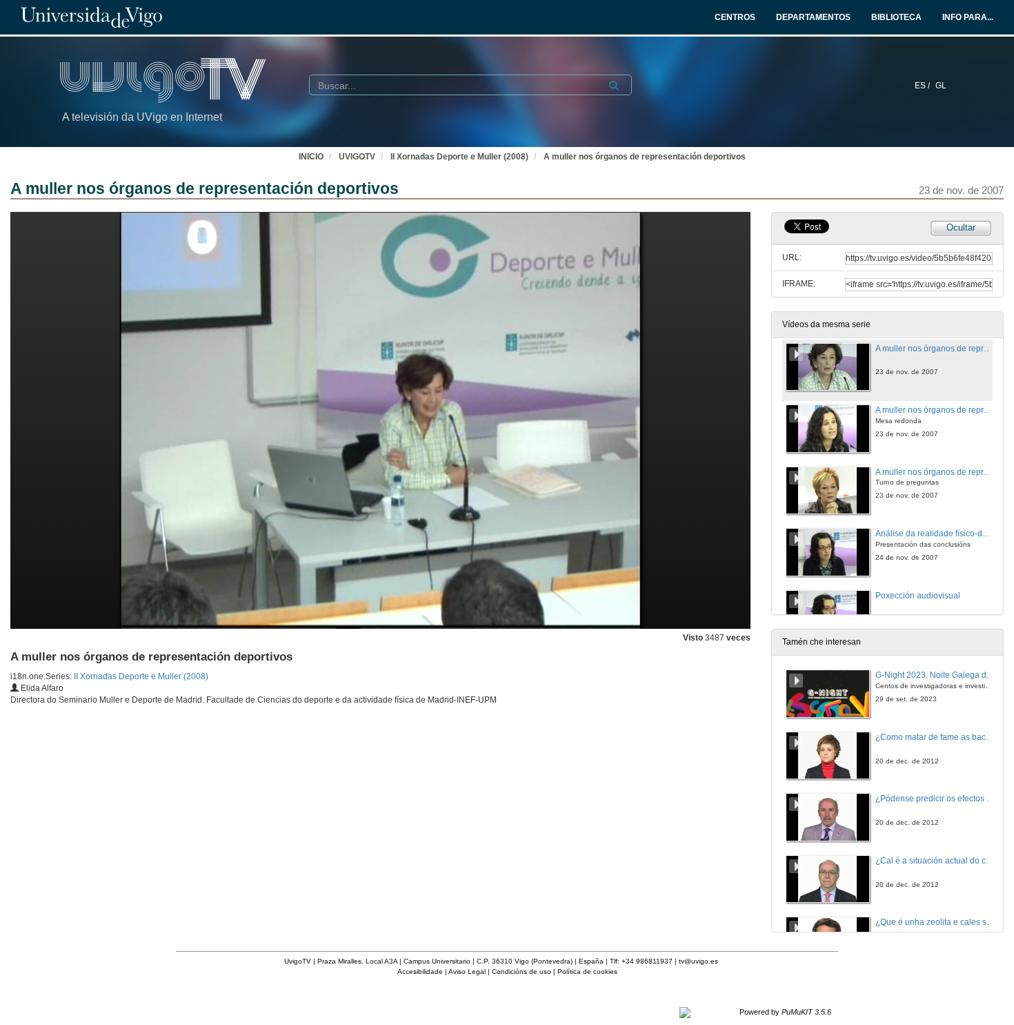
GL (940, 85)
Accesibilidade (420, 971)
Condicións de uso (521, 971)
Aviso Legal (467, 971)
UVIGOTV (357, 157)
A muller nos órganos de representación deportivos (645, 157)
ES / (923, 85)
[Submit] (614, 85)
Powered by (785, 1012)
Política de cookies (587, 971)
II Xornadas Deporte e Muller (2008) (459, 157)
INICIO (311, 157)
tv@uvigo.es (698, 961)
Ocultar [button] (960, 227)
